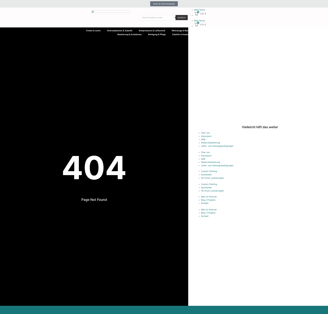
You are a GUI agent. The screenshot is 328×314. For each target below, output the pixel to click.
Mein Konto (199, 9)
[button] (212, 17)
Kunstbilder (206, 174)
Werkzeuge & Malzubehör (184, 30)
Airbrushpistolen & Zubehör (119, 30)
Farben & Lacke (93, 30)
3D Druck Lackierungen (212, 178)
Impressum (206, 136)
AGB (203, 139)
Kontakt (204, 203)
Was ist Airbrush (209, 196)
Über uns (205, 132)
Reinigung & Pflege (157, 34)
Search (181, 17)
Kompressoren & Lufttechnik (152, 30)
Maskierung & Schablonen (129, 34)
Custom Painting (209, 171)
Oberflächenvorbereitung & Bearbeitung (220, 30)
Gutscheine (205, 34)
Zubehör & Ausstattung (183, 34)
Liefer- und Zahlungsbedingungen (217, 146)
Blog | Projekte (208, 200)
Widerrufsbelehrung (210, 142)
